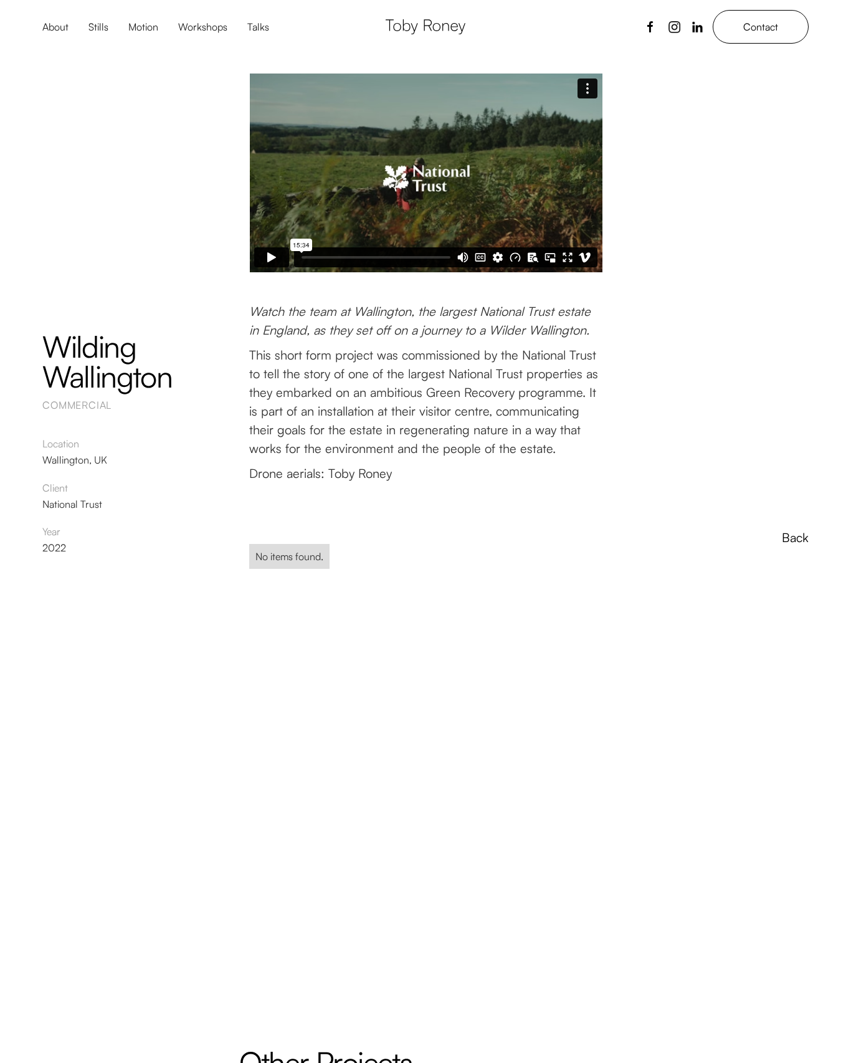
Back (795, 538)
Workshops (202, 27)
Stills (98, 27)
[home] (425, 26)
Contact (760, 27)
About (55, 27)
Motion (143, 27)
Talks (258, 27)
